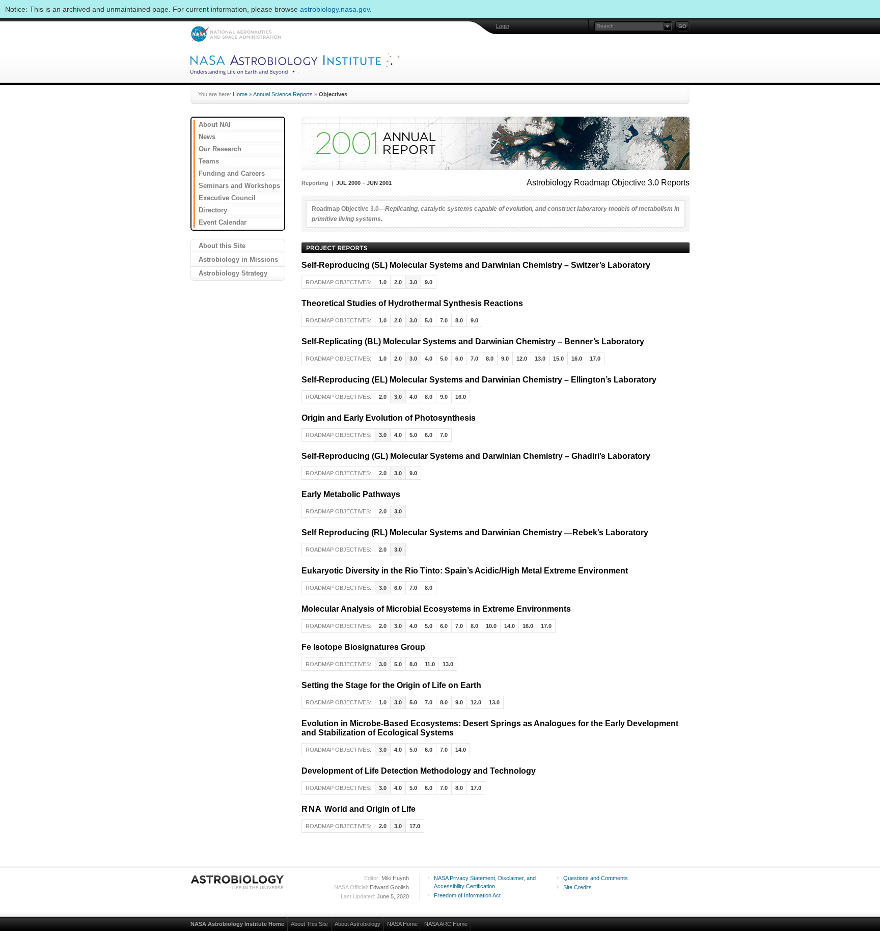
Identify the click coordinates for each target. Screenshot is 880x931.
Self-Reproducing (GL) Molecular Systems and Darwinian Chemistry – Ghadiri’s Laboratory (475, 456)
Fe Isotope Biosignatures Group (363, 647)
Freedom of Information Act (467, 895)
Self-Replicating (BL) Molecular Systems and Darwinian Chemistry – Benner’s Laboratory (472, 341)
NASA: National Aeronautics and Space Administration (235, 34)
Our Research (220, 149)
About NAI (215, 124)
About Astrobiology (357, 924)
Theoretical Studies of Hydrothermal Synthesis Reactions (412, 303)
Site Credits (577, 887)
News (207, 137)
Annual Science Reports (283, 94)
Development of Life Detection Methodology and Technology (418, 770)
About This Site (309, 924)
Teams (209, 161)
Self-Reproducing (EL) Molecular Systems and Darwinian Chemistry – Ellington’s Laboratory (478, 379)
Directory (213, 210)
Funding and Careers (232, 173)
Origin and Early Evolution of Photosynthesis (388, 418)
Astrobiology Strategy (233, 273)
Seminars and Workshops (239, 185)
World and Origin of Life (358, 809)
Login (502, 26)
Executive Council (227, 198)
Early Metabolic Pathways (350, 494)
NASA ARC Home (446, 924)
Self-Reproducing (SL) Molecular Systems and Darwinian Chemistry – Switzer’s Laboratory (475, 265)
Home (240, 94)
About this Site (222, 246)
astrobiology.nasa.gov (335, 9)
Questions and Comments (595, 878)
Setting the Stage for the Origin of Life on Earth (391, 685)
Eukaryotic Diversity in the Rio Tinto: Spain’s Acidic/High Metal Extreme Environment (464, 570)
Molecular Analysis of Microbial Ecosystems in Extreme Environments (436, 609)
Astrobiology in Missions (238, 259)
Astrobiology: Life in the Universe (237, 882)
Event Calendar (222, 222)
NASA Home (402, 924)
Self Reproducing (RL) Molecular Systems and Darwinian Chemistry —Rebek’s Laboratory (474, 532)
